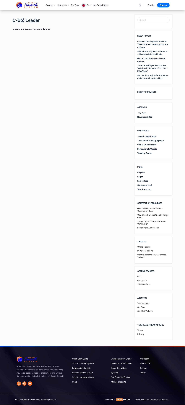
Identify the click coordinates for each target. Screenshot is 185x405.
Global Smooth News (146, 144)
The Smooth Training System (150, 140)
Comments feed (144, 185)
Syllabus (114, 372)
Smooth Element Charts (121, 359)
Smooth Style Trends (146, 136)
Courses (49, 5)
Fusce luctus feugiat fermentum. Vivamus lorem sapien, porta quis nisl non (152, 44)
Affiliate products (118, 382)
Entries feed (142, 181)
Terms (143, 372)
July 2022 (141, 113)
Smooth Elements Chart (82, 372)
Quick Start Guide (80, 359)
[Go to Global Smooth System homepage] (27, 5)
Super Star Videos (119, 368)
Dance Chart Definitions (121, 363)
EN (88, 5)
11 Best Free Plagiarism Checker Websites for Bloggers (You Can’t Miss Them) (152, 68)
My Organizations (101, 5)
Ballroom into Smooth (81, 368)
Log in (140, 176)
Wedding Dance (144, 153)
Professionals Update (147, 149)
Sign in (151, 5)
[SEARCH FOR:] (153, 20)
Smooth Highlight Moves (83, 377)
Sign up (163, 5)
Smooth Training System (83, 363)
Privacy (143, 368)
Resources (62, 5)
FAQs (74, 382)
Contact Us (145, 363)
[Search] (139, 5)
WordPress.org (144, 189)
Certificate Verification (120, 377)
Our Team (75, 5)
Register (141, 172)
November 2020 (144, 117)
